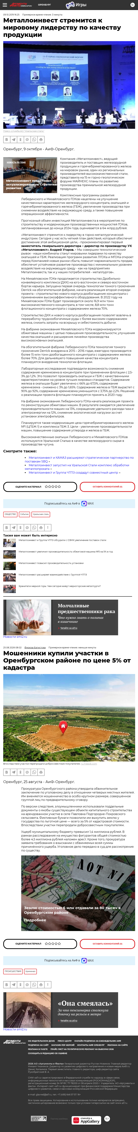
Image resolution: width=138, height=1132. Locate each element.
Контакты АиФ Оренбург (91, 1045)
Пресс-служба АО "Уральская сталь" (23, 131)
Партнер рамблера (59, 1119)
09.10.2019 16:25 (11, 14)
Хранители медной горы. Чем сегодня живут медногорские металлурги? (60, 586)
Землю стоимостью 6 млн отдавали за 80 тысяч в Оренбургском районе (72, 910)
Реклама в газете (38, 1049)
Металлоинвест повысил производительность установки (51, 563)
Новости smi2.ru (15, 636)
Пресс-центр (65, 1041)
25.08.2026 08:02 (12, 647)
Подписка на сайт (38, 1045)
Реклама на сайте (117, 1045)
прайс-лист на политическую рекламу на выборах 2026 (82, 1049)
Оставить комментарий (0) (107, 487)
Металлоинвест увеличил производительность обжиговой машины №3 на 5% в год (66, 551)
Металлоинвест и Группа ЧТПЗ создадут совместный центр (73, 472)
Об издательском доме (41, 1041)
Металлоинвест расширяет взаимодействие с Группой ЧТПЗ (53, 574)
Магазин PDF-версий (62, 1045)
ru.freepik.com (89, 763)
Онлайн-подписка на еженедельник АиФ (97, 1041)
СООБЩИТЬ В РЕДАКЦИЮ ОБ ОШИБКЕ (47, 1053)
